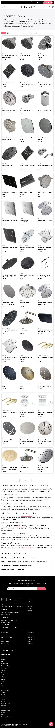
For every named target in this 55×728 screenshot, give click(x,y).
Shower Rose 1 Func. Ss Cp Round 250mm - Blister (45, 440)
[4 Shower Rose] (27, 318)
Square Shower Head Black (9, 248)
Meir (2, 661)
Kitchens (30, 606)
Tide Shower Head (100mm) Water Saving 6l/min (44, 83)
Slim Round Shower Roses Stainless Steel (45, 221)
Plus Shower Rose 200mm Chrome (27, 248)
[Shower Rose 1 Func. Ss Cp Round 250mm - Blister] (45, 428)
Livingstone (4, 663)
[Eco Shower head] (27, 44)
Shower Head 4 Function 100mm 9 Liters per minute (27, 83)
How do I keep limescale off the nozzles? (13, 569)
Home (2, 11)
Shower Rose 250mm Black (8, 386)
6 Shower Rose (24, 467)
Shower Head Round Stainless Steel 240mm (8, 303)
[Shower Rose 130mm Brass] (45, 346)
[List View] (8, 33)
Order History (31, 637)
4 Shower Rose (24, 330)
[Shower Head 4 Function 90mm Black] (27, 263)
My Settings (31, 641)
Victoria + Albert (5, 666)
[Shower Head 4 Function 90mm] (45, 181)
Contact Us (4, 635)
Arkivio (3, 681)
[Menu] (2, 7)
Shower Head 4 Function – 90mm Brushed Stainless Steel (9, 138)
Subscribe (41, 588)
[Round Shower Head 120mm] (45, 126)
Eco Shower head (25, 55)
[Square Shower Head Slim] (27, 153)
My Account (31, 635)
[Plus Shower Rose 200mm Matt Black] (10, 318)
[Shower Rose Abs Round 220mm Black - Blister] (10, 263)
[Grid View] (7, 33)
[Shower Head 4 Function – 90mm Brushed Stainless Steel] (10, 126)
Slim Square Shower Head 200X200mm (45, 413)
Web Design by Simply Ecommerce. (9, 725)
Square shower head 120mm (26, 138)
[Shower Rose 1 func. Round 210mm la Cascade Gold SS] (10, 456)
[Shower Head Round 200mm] (10, 153)
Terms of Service (6, 646)
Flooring (30, 608)
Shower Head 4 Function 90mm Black (27, 276)
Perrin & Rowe (5, 690)
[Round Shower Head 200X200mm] (45, 456)
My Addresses (31, 639)
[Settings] (49, 7)
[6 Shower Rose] (27, 456)
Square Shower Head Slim (27, 165)
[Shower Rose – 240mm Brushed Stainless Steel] (45, 373)
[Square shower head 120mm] (27, 126)
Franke (3, 672)
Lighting (30, 611)
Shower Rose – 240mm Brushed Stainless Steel (44, 386)
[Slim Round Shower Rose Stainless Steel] (45, 291)
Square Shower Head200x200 (24, 221)
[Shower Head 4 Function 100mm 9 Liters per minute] (27, 71)
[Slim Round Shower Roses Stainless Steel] (45, 208)
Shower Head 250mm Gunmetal (26, 358)
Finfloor (3, 701)
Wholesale (4, 639)
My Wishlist (30, 644)
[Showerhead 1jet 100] (27, 291)
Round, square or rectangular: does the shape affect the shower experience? (24, 562)
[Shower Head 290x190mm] (10, 208)
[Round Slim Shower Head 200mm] (27, 401)
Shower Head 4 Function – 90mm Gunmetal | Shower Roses (9, 111)
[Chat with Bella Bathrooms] (51, 724)
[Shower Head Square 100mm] (10, 71)
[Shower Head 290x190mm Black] (10, 181)
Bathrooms (31, 602)
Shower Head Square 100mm (8, 83)
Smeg (3, 692)
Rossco (3, 679)
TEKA (2, 686)
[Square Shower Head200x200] (27, 208)
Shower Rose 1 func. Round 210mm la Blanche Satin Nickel (27, 441)
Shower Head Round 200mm (8, 166)
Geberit (3, 670)
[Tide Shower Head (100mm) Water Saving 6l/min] (45, 71)
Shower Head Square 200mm (26, 193)
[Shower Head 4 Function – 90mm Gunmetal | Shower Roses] (10, 98)
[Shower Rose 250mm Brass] (27, 373)
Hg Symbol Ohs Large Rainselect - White (44, 276)
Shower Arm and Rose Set (45, 165)
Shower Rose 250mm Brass (26, 386)
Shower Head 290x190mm (9, 220)
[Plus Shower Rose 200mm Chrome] (27, 236)
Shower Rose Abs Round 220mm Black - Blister (9, 276)
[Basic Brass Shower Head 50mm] (27, 98)
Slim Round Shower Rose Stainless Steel (45, 303)
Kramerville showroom (19, 527)
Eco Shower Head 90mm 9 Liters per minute (9, 56)
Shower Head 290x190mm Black (9, 193)
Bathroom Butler (5, 717)
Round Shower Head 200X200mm (43, 468)
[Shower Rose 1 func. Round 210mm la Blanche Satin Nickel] (27, 428)
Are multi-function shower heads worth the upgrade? (17, 565)
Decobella (4, 706)
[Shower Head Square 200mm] (27, 181)
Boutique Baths (5, 710)
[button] (52, 7)
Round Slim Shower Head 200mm (27, 413)
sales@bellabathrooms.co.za (9, 627)
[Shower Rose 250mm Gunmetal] (10, 428)
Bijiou (2, 683)
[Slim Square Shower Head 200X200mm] (45, 401)
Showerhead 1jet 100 (25, 302)
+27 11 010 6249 (5, 625)
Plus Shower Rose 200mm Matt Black (9, 331)
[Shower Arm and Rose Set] (45, 153)
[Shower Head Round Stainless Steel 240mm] (10, 291)
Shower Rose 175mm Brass (9, 412)
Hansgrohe (4, 657)
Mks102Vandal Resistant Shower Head (45, 111)
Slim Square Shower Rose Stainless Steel (45, 248)
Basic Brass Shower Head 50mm (27, 111)
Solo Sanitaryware (6, 688)
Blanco (3, 714)
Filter (3, 33)
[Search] (4, 7)
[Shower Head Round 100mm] (45, 44)
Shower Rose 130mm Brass (45, 357)
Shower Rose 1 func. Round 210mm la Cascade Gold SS (9, 468)
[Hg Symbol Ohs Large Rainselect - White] (45, 263)
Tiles (29, 604)
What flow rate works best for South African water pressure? (19, 558)
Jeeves (3, 697)
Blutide (3, 712)
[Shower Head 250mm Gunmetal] (27, 346)
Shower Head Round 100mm (43, 56)
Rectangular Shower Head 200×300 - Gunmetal (45, 331)
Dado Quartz (5, 668)
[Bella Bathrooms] (27, 7)
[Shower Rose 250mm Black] (10, 373)
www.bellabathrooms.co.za (25, 547)
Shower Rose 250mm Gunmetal (8, 440)
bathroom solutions (26, 516)
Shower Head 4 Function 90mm (45, 193)
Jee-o (3, 699)
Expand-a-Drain (5, 703)
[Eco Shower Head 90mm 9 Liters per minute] (10, 44)
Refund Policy (5, 644)
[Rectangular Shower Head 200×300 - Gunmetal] (45, 318)
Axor (2, 675)
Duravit (3, 659)
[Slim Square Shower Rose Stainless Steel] (45, 236)
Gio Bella (3, 677)
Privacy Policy (5, 641)
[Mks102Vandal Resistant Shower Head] (45, 98)
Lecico (3, 694)
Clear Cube (4, 708)
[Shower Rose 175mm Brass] (10, 401)
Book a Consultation (7, 637)
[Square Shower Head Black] (10, 236)
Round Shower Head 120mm (43, 138)
